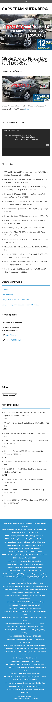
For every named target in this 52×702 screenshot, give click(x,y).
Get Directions (12, 335)
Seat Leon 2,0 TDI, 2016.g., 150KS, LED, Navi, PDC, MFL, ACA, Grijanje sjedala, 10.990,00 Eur (26, 202)
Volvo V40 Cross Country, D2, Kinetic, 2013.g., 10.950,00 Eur (26, 424)
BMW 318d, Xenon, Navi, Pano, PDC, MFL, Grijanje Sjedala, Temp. (24, 555)
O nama (5, 289)
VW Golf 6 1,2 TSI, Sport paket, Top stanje (25, 673)
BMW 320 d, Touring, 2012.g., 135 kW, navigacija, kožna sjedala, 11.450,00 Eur (25, 470)
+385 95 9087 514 (13, 340)
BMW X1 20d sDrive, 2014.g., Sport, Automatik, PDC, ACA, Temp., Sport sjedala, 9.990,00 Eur (25, 188)
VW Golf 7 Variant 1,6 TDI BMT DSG (24, 680)
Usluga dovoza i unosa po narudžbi (15, 300)
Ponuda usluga (8, 295)
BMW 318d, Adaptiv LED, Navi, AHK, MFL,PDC (25, 548)
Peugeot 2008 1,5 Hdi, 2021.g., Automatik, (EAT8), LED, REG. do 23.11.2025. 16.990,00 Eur (26, 255)
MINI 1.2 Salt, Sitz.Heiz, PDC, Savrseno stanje (24, 605)
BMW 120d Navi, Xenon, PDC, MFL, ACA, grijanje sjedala (24, 536)
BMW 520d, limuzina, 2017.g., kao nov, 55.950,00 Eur (24, 433)
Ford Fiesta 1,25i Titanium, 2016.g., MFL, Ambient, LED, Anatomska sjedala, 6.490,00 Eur (25, 180)
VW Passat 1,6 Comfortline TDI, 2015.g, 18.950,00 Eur (25, 461)
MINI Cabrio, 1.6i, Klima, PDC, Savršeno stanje (25, 608)
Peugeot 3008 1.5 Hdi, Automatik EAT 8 (18, 639)
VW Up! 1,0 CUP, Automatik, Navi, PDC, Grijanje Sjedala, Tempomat (24, 690)
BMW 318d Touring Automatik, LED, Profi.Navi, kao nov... (25, 542)
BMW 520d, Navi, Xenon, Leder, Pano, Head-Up (24, 571)
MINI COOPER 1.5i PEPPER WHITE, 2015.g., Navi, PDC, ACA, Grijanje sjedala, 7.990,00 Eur (26, 263)
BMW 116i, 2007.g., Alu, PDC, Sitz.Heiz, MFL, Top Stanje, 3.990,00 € (26, 210)
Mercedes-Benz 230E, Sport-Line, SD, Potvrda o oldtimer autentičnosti (25, 597)
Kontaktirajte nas (17, 593)
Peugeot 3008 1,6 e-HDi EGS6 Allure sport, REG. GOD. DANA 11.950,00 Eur (26, 501)
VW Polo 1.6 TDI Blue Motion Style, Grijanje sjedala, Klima (25, 683)
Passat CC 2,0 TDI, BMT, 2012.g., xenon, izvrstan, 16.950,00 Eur (23, 480)
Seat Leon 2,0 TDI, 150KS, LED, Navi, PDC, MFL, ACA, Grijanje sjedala (25, 653)
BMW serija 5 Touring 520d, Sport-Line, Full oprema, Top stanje (25, 574)
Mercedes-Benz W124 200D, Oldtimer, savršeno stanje (25, 602)
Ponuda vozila (25, 642)
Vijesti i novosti (31, 658)
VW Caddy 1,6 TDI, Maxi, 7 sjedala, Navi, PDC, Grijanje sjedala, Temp (25, 668)
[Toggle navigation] (47, 8)
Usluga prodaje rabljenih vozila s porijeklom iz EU (20, 305)
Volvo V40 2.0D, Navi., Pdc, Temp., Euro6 (25, 661)
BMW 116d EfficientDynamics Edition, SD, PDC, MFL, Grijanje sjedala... (25, 524)
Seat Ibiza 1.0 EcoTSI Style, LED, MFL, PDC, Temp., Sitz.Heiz (24, 645)
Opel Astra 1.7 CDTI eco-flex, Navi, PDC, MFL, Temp (25, 627)
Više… (26, 109)
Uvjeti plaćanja (18, 658)
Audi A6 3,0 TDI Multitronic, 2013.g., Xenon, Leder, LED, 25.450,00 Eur (26, 442)
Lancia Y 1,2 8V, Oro (32, 593)
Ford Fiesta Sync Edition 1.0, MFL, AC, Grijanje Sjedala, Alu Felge (25, 589)
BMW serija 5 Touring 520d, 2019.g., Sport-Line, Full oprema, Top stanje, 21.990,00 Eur (24, 195)
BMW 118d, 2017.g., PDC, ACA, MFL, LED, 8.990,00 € (25, 228)
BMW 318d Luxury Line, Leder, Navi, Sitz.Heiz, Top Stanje (24, 539)
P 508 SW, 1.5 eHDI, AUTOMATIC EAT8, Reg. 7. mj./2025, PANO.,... (25, 631)
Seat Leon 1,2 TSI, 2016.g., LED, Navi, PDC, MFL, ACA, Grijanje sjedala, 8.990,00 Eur (25, 270)
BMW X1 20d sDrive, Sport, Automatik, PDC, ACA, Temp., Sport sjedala (25, 578)
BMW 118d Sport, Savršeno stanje (14, 529)
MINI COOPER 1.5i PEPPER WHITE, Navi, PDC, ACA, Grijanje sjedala (25, 612)
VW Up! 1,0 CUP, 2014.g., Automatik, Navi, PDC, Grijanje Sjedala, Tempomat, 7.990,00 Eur (26, 173)
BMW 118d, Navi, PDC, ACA (38, 529)
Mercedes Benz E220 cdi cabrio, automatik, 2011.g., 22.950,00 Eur (24, 491)
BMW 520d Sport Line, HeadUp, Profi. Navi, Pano (25, 567)
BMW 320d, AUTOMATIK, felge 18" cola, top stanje (25, 564)
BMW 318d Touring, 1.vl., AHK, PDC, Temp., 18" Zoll (25, 545)
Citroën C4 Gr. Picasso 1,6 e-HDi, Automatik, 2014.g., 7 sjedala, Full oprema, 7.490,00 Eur (25, 414)
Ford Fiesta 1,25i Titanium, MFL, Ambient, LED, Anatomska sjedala (25, 586)
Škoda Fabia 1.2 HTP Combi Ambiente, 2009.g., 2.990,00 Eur (26, 248)
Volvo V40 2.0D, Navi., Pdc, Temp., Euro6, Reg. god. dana (24, 664)
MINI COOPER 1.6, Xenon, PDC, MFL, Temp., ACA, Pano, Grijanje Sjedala (24, 618)
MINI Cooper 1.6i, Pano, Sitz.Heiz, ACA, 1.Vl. (20, 623)
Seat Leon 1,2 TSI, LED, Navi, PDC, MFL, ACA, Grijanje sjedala (25, 649)
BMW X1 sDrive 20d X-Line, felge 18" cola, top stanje (25, 583)
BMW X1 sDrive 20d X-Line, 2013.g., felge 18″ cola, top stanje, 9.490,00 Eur (25, 221)
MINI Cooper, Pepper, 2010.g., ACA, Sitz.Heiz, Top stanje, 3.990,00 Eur (26, 241)
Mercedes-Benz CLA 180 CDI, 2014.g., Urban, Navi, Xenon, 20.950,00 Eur (24, 452)
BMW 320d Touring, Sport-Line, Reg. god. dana (24, 561)
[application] (26, 142)
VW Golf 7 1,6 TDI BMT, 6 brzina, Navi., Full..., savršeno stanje (25, 677)
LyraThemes (34, 698)
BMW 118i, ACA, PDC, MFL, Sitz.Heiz (25, 532)
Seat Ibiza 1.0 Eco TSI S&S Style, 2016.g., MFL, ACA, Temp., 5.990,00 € (24, 233)
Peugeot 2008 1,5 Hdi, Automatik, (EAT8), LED (25, 636)
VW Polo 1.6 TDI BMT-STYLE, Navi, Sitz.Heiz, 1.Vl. (24, 686)
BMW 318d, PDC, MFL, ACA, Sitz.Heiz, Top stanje (25, 552)
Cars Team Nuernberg (14, 8)
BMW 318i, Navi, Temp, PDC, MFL (24, 558)
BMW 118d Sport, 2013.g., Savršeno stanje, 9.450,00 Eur (26, 216)
